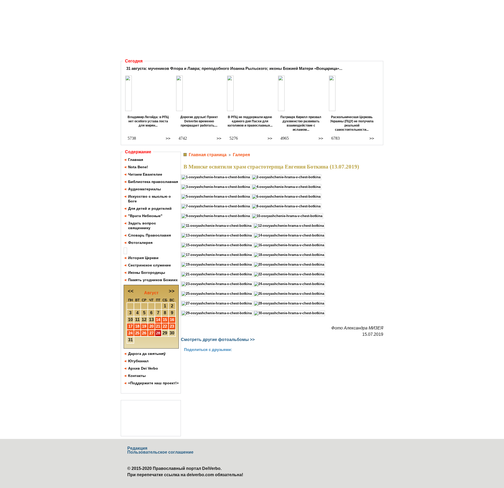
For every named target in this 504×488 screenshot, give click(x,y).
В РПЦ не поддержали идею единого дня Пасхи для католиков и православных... (250, 121)
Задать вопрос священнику (142, 225)
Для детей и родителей (150, 208)
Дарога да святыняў (147, 353)
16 (172, 319)
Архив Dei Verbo (143, 368)
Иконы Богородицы (146, 272)
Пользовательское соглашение (160, 452)
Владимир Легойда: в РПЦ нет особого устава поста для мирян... (148, 121)
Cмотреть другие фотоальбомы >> (218, 339)
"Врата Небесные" (145, 216)
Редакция (137, 448)
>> (168, 138)
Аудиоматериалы (144, 189)
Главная (135, 160)
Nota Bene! (138, 167)
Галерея (241, 155)
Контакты (137, 376)
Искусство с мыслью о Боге (149, 198)
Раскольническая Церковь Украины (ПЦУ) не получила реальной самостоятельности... (352, 123)
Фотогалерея (140, 242)
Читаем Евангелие (145, 174)
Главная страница (208, 155)
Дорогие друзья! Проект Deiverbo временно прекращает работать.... (199, 121)
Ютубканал (138, 361)
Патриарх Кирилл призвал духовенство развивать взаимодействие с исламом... (300, 123)
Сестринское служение (149, 265)
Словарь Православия (149, 235)
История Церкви (143, 258)
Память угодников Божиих (153, 280)
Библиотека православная (153, 182)
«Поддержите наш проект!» (153, 383)
